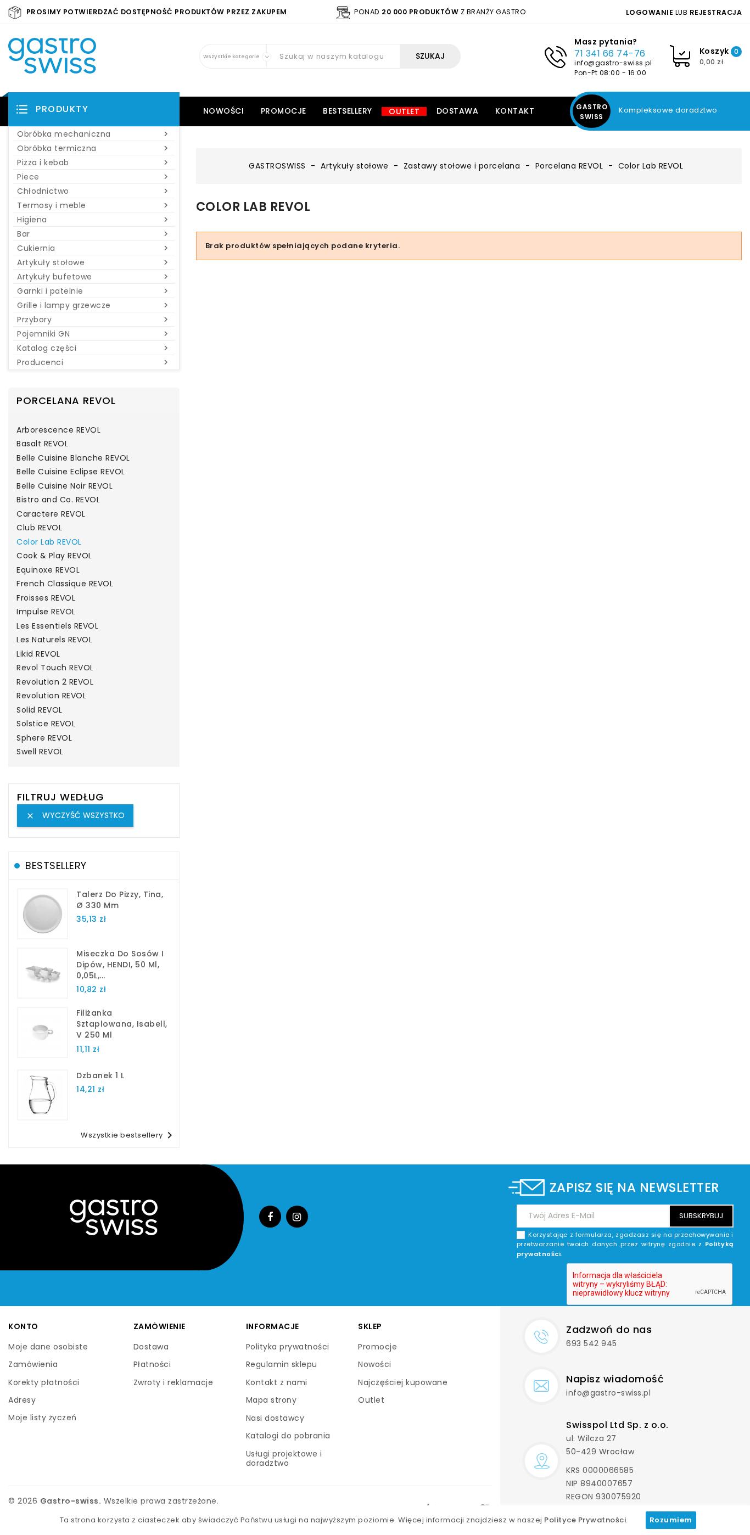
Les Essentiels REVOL (57, 626)
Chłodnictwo (94, 191)
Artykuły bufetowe (94, 276)
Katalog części (94, 348)
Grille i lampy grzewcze (94, 305)
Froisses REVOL (45, 598)
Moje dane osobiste (48, 1346)
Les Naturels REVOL (54, 640)
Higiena (94, 219)
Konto (23, 1326)
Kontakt (515, 110)
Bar (94, 233)
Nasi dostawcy (275, 1418)
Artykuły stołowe (94, 262)
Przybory (94, 319)
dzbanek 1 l (100, 1075)
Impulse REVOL (46, 612)
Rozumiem (671, 1520)
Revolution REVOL (51, 696)
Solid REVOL (39, 710)
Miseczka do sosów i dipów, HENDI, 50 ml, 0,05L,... (120, 964)
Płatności (152, 1364)
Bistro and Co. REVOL (58, 500)
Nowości (223, 110)
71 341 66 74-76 (610, 53)
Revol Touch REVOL (55, 668)
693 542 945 (591, 1343)
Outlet (404, 111)
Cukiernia (94, 248)
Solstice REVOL (45, 724)
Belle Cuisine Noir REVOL (64, 486)
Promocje (283, 110)
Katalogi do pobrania (288, 1435)
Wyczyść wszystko (75, 815)
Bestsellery (347, 110)
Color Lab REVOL (49, 542)
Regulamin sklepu (281, 1364)
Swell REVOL (40, 752)
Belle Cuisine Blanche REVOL (73, 458)
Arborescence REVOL (58, 430)
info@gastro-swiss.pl (613, 63)
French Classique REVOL (64, 584)
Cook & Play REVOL (54, 556)
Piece (94, 176)
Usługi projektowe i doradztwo (284, 1458)
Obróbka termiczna (94, 148)
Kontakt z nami (276, 1382)
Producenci (94, 362)
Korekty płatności (44, 1382)
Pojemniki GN (94, 333)
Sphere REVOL (44, 738)
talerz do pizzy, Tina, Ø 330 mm (119, 900)
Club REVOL (39, 528)
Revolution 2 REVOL (54, 682)
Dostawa (457, 110)
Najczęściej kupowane (402, 1382)
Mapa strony (271, 1399)
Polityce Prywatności (585, 1520)
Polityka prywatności (287, 1346)
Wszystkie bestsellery (128, 1135)
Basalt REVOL (42, 444)
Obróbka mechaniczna (94, 133)
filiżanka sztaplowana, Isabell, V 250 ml (121, 1023)
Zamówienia (33, 1364)
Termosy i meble (94, 205)
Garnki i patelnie (94, 290)
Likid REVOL (38, 654)
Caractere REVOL (51, 514)
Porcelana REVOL (66, 400)
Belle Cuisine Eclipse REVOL (70, 472)
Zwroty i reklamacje (173, 1382)
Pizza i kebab (94, 162)
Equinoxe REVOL (48, 570)
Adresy (22, 1399)
